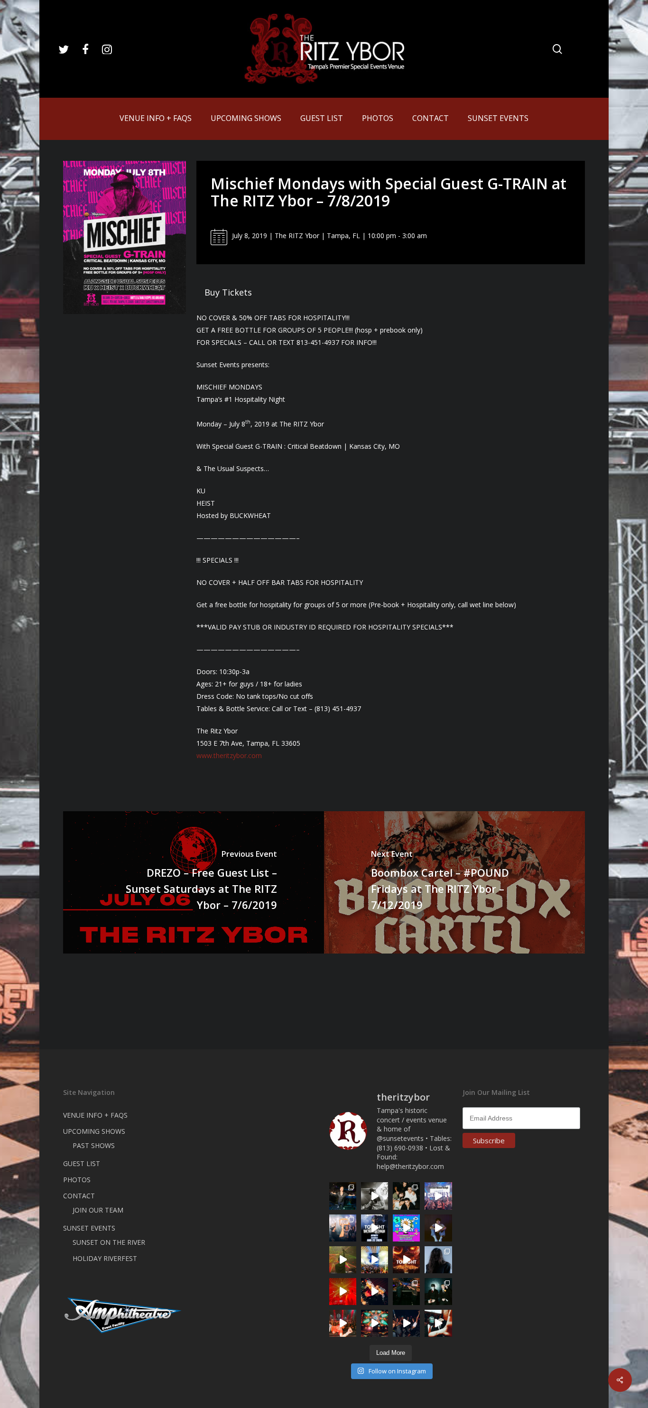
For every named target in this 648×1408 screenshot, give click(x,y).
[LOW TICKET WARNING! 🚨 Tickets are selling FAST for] (438, 1323)
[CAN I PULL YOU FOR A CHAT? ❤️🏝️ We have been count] (342, 1227)
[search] (557, 49)
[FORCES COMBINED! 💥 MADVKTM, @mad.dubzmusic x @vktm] (438, 1291)
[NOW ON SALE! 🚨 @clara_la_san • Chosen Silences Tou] (438, 1259)
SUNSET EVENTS (89, 1227)
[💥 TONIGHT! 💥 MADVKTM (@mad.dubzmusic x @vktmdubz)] (406, 1259)
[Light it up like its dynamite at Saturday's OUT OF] (374, 1291)
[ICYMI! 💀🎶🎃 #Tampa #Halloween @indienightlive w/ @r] (406, 1195)
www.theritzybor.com (229, 755)
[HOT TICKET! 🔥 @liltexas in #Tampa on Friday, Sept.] (374, 1195)
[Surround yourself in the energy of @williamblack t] (342, 1259)
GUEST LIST (81, 1163)
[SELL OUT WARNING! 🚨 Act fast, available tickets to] (406, 1291)
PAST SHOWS (94, 1145)
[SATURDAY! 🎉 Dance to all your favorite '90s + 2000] (406, 1323)
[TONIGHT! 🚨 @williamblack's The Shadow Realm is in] (374, 1227)
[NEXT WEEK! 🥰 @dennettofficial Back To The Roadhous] (438, 1227)
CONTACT (79, 1195)
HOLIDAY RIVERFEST (105, 1258)
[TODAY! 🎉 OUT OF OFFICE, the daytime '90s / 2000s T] (406, 1227)
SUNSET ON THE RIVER (109, 1242)
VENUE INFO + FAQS (95, 1115)
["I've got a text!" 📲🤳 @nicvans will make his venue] (342, 1323)
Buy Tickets (228, 292)
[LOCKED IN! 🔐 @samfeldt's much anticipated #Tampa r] (342, 1195)
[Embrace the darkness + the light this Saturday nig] (342, 1291)
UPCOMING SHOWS (94, 1131)
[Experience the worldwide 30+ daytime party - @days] (438, 1195)
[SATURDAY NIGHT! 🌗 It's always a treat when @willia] (374, 1323)
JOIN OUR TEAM (98, 1209)
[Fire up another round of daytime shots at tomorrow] (374, 1259)
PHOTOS (77, 1179)
